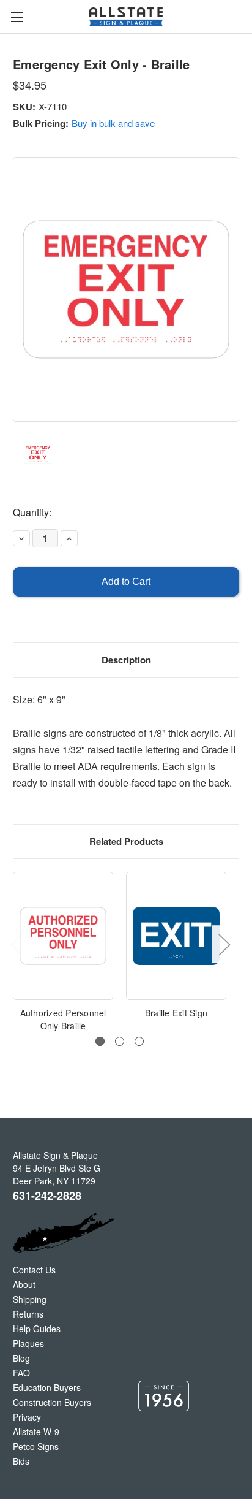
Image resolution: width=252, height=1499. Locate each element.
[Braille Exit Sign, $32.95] (176, 936)
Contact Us (34, 1270)
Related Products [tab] (126, 841)
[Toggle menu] (17, 17)
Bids (21, 1461)
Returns (28, 1314)
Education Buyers (47, 1387)
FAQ (21, 1373)
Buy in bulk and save (113, 122)
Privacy (27, 1417)
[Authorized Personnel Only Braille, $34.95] (63, 936)
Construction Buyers (52, 1402)
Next (224, 944)
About (24, 1284)
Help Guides (37, 1328)
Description (126, 659)
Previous (16, 944)
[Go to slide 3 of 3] (139, 1041)
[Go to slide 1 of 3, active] (100, 1041)
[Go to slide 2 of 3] (119, 1041)
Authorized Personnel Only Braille (63, 1019)
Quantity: (32, 512)
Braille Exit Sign (176, 1013)
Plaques (28, 1343)
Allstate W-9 (36, 1431)
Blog (21, 1358)
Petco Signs (36, 1446)
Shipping (29, 1299)
